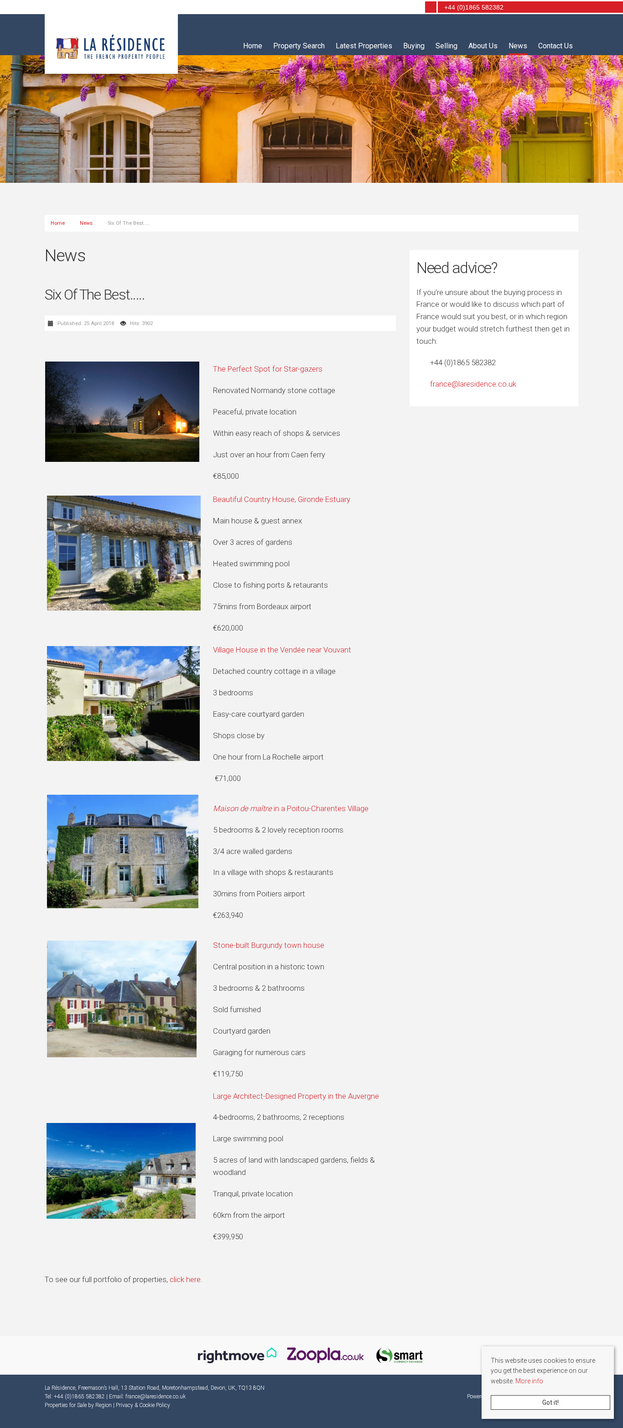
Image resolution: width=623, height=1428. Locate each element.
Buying (414, 45)
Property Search (299, 45)
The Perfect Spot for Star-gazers (267, 368)
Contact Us (555, 45)
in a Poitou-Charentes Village (291, 808)
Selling (446, 45)
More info (529, 1381)
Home (252, 45)
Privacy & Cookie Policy (143, 1405)
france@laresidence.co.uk (473, 383)
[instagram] (413, 7)
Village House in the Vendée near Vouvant (282, 649)
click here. (186, 1279)
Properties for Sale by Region (78, 1405)
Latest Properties (364, 45)
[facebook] (400, 7)
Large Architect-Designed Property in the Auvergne (296, 1096)
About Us (483, 45)
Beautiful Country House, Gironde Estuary (281, 499)
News (518, 45)
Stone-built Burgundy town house (268, 945)
